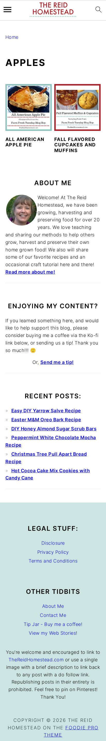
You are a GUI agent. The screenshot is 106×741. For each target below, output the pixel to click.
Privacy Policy (53, 552)
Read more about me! (30, 272)
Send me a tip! (57, 362)
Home (12, 37)
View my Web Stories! (53, 633)
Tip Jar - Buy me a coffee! (53, 624)
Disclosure (53, 543)
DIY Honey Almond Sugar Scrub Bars (54, 428)
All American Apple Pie (25, 142)
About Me (53, 606)
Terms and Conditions (53, 561)
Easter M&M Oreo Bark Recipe (46, 419)
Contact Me (53, 615)
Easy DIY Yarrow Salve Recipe (46, 410)
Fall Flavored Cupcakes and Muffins (75, 145)
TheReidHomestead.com (36, 659)
